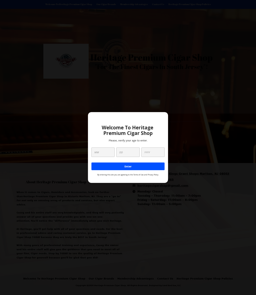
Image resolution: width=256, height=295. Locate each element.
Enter (128, 166)
